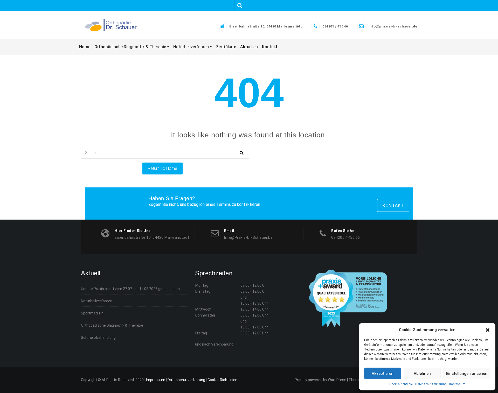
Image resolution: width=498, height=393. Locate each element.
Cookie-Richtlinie (401, 384)
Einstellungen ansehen (466, 373)
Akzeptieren (382, 373)
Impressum (457, 384)
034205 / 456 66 (335, 26)
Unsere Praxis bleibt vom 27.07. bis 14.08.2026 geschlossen (130, 289)
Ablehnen (422, 373)
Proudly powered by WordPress (320, 380)
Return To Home (162, 168)
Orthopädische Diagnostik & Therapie (112, 325)
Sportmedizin (92, 313)
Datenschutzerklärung (431, 384)
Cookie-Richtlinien (222, 380)
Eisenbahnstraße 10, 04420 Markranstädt (265, 26)
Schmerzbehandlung (98, 337)
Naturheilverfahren (96, 301)
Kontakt (393, 205)
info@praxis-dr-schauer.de (393, 26)
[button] (487, 329)
